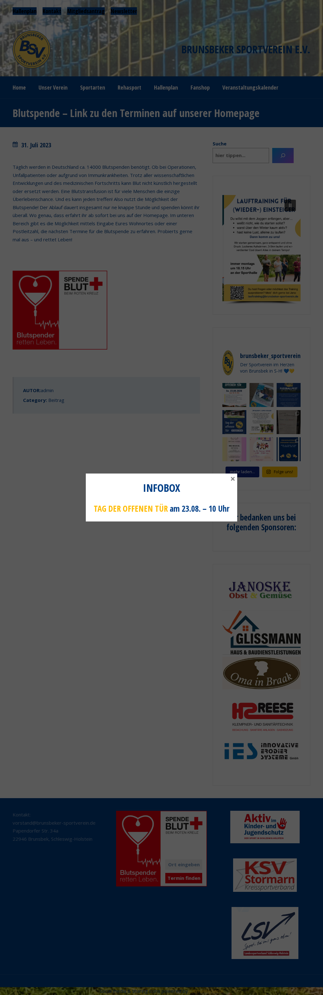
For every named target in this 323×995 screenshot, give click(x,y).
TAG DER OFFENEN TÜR (131, 508)
